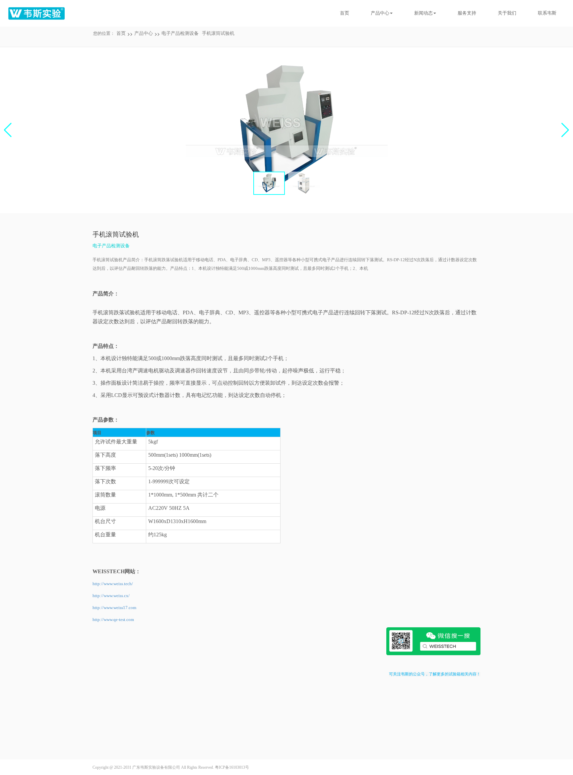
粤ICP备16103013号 (232, 767)
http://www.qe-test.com (113, 619)
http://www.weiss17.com (114, 607)
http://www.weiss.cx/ (111, 595)
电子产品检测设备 (180, 33)
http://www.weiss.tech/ (113, 583)
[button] (565, 130)
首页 (344, 13)
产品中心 (143, 33)
